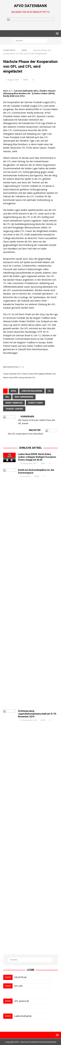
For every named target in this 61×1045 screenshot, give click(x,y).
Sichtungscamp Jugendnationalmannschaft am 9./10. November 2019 (37, 714)
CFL (49, 391)
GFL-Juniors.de (21, 1000)
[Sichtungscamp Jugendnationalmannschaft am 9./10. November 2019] (9, 827)
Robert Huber (35, 402)
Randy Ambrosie (14, 402)
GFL (7, 397)
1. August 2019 (12, 79)
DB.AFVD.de (20, 977)
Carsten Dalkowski (32, 391)
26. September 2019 (28, 463)
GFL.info (18, 985)
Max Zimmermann (24, 397)
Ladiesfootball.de (23, 1016)
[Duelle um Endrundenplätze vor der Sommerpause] (9, 586)
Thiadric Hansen (14, 408)
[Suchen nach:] (30, 40)
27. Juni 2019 (25, 476)
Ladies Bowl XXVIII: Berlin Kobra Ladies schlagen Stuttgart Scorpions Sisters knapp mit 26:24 (37, 457)
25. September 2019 (28, 720)
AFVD (25, 79)
